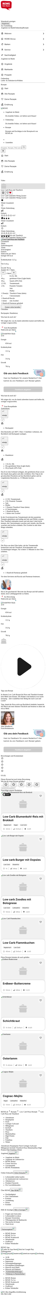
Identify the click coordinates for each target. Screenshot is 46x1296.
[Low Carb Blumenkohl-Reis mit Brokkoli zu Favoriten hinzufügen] (40, 796)
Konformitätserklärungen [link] (14, 1272)
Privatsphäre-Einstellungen (14, 1265)
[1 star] (6, 784)
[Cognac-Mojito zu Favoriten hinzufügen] (40, 1075)
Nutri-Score (9, 1224)
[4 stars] (29, 784)
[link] (25, 114)
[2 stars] (13, 784)
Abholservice (10, 1181)
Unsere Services (11, 1163)
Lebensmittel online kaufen (14, 1177)
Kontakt (8, 1204)
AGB (7, 1257)
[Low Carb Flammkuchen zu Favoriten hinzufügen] (40, 922)
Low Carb (5, 196)
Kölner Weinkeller (11, 1243)
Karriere (8, 1198)
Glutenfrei (12, 196)
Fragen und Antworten (13, 1214)
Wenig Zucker (21, 196)
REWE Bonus (10, 1161)
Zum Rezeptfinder (10, 328)
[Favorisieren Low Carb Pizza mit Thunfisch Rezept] (9, 193)
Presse (7, 1202)
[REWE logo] (4, 108)
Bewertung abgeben (8, 788)
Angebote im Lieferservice (14, 1159)
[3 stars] (21, 784)
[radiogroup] (23, 784)
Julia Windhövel (6, 726)
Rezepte (21, 130)
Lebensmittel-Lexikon (13, 1216)
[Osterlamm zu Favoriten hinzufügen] (40, 1037)
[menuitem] (23, 33)
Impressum (9, 1261)
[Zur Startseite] (8, 14)
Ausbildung (9, 1200)
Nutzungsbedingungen (13, 1263)
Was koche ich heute (12, 1222)
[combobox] (11, 148)
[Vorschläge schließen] (3, 151)
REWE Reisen (10, 1233)
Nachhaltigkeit (10, 1194)
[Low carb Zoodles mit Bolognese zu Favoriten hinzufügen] (40, 878)
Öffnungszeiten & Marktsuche (16, 1220)
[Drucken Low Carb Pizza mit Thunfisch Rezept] (3, 193)
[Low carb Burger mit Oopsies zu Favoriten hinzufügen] (40, 839)
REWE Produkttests (12, 1168)
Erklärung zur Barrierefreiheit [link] (15, 1274)
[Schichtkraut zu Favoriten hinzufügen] (40, 1000)
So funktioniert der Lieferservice (16, 1179)
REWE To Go (10, 1235)
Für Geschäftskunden (12, 1185)
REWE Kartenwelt (12, 1237)
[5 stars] (36, 784)
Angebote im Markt (12, 1157)
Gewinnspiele (10, 1166)
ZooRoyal (9, 1241)
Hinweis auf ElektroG (13, 1269)
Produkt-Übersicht (11, 1183)
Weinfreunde (9, 1239)
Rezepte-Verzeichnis (12, 1218)
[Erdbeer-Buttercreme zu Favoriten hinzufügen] (40, 963)
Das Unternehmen (11, 1196)
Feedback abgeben (23, 389)
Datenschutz (9, 1259)
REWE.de (4, 1112)
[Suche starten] (24, 147)
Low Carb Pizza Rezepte (28, 1112)
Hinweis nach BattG (12, 1267)
